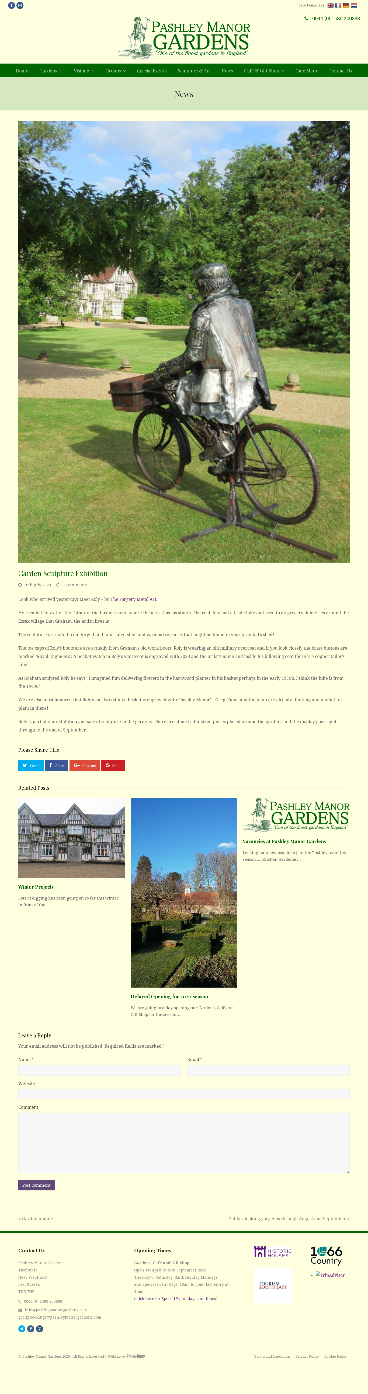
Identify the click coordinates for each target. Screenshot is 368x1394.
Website (26, 1083)
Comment (28, 1107)
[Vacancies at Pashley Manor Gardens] (296, 815)
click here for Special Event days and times (176, 1299)
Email (194, 1059)
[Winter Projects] (71, 838)
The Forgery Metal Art (133, 599)
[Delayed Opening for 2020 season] (184, 893)
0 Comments (75, 585)
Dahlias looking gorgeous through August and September (287, 1218)
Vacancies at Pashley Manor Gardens (284, 841)
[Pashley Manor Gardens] (184, 38)
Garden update (37, 1218)
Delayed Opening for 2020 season (169, 996)
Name (25, 1059)
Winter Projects (36, 887)
